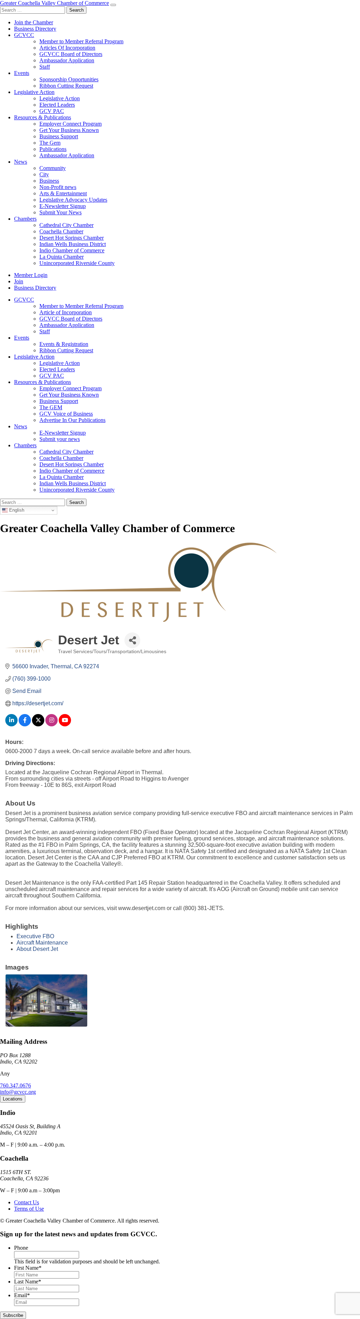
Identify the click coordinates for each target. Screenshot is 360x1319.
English (16, 510)
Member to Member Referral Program (81, 41)
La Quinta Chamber (61, 257)
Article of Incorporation (65, 312)
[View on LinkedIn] (11, 724)
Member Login (30, 275)
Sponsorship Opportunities (68, 79)
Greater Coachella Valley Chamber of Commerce (54, 3)
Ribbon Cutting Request (66, 86)
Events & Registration (63, 344)
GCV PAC (51, 111)
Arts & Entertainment (63, 193)
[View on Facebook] (25, 724)
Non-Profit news (57, 187)
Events (21, 73)
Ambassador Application (66, 60)
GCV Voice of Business (66, 414)
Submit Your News (60, 212)
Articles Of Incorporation (67, 48)
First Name (27, 1268)
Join (18, 281)
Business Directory (35, 29)
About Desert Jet (37, 949)
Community (52, 168)
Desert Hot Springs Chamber (71, 238)
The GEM (50, 407)
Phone (21, 1248)
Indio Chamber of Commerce (71, 250)
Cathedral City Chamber (66, 225)
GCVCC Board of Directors (70, 54)
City (44, 174)
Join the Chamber (33, 22)
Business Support (58, 136)
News (20, 162)
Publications (52, 149)
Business (49, 181)
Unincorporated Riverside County (77, 263)
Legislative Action (34, 92)
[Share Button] (132, 640)
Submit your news (59, 439)
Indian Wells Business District (72, 244)
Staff (44, 67)
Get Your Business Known (69, 130)
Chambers (25, 219)
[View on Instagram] (51, 724)
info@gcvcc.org (18, 1092)
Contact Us (26, 1202)
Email (22, 1295)
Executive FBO (35, 936)
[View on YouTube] (65, 724)
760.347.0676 (15, 1085)
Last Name (27, 1282)
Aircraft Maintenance (42, 943)
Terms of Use (29, 1209)
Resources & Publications (42, 117)
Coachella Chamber (61, 231)
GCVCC (24, 35)
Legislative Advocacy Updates (73, 200)
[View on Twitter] (38, 724)
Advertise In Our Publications (72, 420)
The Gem (49, 143)
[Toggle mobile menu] (113, 5)
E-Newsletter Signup (62, 206)
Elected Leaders (57, 105)
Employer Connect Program (70, 124)
